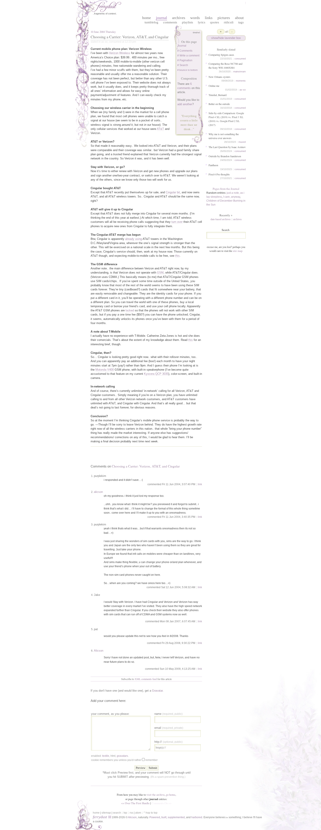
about (239, 18)
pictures (223, 18)
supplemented (176, 817)
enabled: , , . (110, 755)
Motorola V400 (104, 369)
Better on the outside (219, 104)
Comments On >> (161, 803)
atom (138, 812)
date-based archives (221, 219)
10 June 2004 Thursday (103, 32)
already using (133, 239)
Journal (181, 45)
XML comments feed (146, 679)
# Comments (184, 50)
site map (238, 251)
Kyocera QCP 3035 (156, 373)
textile (105, 755)
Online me (214, 85)
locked (130, 310)
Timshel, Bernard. (218, 95)
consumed (240, 58)
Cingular (171, 192)
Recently (226, 215)
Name (168, 713)
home (146, 18)
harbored (196, 817)
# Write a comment (188, 55)
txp (125, 812)
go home (170, 795)
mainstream (239, 71)
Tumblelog (151, 22)
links (208, 18)
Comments (170, 22)
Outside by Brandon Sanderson (225, 156)
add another (184, 104)
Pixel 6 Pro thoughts (219, 174)
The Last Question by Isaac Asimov (227, 147)
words (195, 18)
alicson (98, 491)
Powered (154, 817)
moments (241, 80)
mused (242, 142)
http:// (168, 741)
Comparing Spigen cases (221, 54)
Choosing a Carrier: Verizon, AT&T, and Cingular (130, 36)
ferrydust (100, 817)
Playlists (187, 22)
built (163, 817)
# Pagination (184, 60)
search (117, 812)
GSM (160, 272)
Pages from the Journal (226, 189)
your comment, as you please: (110, 713)
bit (178, 192)
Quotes (214, 22)
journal (161, 18)
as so (104, 41)
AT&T (160, 129)
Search (226, 230)
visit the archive (156, 795)
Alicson (98, 650)
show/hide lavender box (226, 38)
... (192, 129)
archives (178, 18)
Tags (241, 22)
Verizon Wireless (119, 53)
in (227, 817)
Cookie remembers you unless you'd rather (124, 760)
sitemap (106, 812)
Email (168, 727)
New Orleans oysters (219, 76)
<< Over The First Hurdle (135, 803)
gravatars (122, 755)
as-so (243, 89)
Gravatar (157, 690)
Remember (151, 760)
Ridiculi (228, 22)
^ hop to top (150, 812)
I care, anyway (231, 196)
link (200, 484)
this (177, 255)
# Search (182, 65)
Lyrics (201, 22)
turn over (177, 221)
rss (131, 812)
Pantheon (213, 165)
